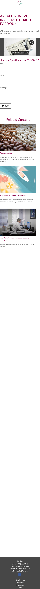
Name (2, 64)
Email (2, 76)
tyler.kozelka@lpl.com (20, 571)
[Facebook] (19, 574)
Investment (20, 585)
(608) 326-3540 (22, 564)
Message (3, 88)
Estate (20, 587)
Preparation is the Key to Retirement (13, 195)
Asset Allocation (6, 153)
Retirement (20, 583)
